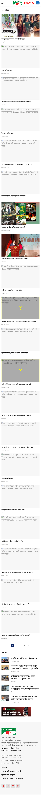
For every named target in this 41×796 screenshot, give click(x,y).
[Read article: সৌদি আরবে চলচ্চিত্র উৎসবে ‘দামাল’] (20, 276)
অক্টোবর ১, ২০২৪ (5, 167)
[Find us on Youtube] (13, 786)
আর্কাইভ (4, 767)
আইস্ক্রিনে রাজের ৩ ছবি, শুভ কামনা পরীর (12, 510)
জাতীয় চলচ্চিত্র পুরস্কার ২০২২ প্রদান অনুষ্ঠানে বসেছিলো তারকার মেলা (20, 321)
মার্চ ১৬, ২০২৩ (5, 544)
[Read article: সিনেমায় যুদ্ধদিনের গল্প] (20, 464)
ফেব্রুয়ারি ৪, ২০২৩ (5, 638)
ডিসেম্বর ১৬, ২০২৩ (6, 230)
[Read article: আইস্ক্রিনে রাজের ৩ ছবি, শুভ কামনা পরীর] (20, 496)
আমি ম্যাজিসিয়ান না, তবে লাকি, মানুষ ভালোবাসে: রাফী (16, 384)
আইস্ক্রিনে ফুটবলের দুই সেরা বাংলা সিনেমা (13, 39)
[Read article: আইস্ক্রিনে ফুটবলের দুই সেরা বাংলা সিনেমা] (20, 25)
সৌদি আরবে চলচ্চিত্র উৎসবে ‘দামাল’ (11, 290)
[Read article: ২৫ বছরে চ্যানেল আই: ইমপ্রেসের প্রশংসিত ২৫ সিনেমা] (20, 402)
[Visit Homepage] (17, 3)
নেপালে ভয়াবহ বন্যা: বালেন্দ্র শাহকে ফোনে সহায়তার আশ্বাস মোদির (24, 698)
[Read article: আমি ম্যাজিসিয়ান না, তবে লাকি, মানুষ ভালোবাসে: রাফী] (20, 370)
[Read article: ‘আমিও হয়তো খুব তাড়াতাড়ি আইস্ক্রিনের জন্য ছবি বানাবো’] (20, 559)
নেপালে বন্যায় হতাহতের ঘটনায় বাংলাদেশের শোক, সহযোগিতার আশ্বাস (25, 687)
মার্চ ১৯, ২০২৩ (5, 513)
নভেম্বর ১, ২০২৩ (5, 356)
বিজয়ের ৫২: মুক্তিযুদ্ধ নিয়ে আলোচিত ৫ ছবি (13, 227)
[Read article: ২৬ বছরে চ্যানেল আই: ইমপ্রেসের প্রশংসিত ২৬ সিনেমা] (20, 151)
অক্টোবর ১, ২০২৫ (5, 105)
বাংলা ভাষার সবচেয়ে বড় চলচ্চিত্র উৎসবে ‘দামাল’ (15, 604)
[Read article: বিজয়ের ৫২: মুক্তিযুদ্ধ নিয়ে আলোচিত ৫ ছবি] (20, 213)
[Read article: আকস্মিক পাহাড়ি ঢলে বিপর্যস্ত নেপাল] (5, 660)
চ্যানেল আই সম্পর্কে (8, 775)
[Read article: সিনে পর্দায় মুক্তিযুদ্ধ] (20, 56)
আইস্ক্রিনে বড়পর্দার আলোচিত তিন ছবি (11, 541)
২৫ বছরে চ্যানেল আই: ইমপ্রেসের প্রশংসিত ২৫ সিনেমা (16, 415)
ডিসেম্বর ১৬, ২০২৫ (6, 73)
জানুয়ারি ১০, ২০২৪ (5, 199)
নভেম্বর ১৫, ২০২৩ (5, 324)
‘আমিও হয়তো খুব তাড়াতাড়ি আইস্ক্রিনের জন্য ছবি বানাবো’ (17, 572)
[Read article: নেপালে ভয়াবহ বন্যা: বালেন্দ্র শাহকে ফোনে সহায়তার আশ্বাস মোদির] (5, 698)
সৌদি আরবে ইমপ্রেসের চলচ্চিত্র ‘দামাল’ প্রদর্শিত (14, 259)
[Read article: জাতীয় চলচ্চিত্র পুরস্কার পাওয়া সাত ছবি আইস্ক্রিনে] (20, 339)
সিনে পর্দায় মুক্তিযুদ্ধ (6, 70)
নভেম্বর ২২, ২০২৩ (5, 293)
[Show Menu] (2, 3)
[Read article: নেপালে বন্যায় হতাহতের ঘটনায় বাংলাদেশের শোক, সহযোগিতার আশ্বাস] (5, 688)
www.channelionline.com (11, 750)
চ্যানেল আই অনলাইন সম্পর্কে (11, 771)
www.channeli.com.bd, (10, 748)
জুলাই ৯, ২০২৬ (5, 42)
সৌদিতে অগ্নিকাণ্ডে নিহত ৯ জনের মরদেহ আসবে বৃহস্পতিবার (23, 677)
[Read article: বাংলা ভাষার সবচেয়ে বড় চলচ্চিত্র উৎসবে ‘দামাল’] (20, 590)
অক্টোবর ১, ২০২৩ (5, 418)
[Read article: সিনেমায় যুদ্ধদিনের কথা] (20, 119)
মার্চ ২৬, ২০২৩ (5, 481)
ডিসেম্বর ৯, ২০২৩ (5, 262)
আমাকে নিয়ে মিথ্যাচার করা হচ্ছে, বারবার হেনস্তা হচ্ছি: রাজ (17, 447)
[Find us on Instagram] (18, 786)
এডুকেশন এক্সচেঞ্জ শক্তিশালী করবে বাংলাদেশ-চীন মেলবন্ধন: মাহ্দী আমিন (24, 667)
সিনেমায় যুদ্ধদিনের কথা (7, 133)
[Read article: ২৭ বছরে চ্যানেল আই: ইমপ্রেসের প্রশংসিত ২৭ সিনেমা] (20, 88)
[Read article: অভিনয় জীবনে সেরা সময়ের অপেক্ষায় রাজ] (20, 182)
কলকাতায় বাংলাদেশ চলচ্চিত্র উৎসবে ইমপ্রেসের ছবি (15, 635)
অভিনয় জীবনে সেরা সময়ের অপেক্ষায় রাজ (13, 196)
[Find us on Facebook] (3, 786)
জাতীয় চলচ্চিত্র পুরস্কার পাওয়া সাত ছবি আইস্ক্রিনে (14, 353)
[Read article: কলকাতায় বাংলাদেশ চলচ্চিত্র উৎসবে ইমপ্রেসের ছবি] (20, 621)
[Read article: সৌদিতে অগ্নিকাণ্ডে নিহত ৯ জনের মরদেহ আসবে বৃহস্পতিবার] (5, 678)
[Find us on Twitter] (8, 786)
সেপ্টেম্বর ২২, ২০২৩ (6, 450)
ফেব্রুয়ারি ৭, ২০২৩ (6, 607)
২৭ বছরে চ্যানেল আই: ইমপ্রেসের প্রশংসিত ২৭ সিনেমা (16, 102)
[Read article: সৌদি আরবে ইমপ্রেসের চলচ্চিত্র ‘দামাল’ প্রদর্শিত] (20, 245)
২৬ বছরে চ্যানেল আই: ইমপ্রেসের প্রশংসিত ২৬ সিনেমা (16, 164)
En (38, 3)
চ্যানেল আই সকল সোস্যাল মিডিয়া (12, 778)
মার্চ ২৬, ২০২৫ (5, 136)
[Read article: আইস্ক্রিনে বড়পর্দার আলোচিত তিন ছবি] (20, 527)
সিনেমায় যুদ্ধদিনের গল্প (7, 478)
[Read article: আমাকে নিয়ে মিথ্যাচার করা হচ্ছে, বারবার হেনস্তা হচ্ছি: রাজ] (20, 433)
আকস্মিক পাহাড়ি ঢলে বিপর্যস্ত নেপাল (24, 658)
